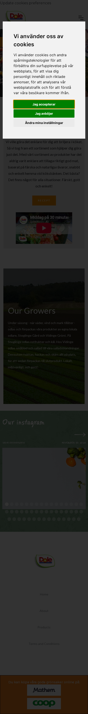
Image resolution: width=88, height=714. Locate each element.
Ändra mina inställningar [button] (44, 123)
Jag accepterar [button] (44, 104)
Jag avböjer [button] (44, 113)
